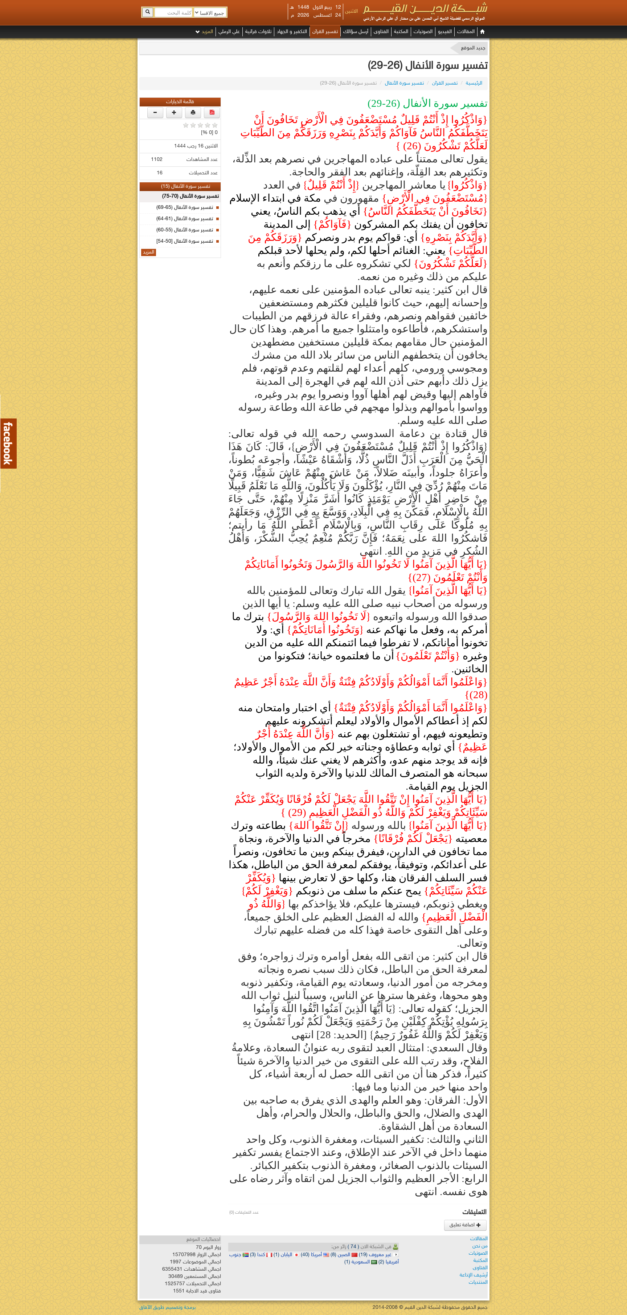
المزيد (206, 32)
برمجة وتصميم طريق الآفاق (167, 1307)
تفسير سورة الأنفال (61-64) (184, 219)
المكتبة (401, 32)
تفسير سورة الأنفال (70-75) (190, 196)
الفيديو (445, 32)
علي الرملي (229, 32)
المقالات (466, 32)
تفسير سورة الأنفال (404, 83)
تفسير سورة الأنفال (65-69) (184, 208)
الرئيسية (474, 83)
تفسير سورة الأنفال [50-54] (184, 241)
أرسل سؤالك (355, 32)
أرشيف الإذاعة (474, 1275)
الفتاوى (381, 32)
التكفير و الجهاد (292, 32)
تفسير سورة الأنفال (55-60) (184, 230)
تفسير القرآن (325, 32)
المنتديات (478, 1282)
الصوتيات (423, 32)
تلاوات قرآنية (258, 32)
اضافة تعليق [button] (463, 1225)
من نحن (480, 1246)
